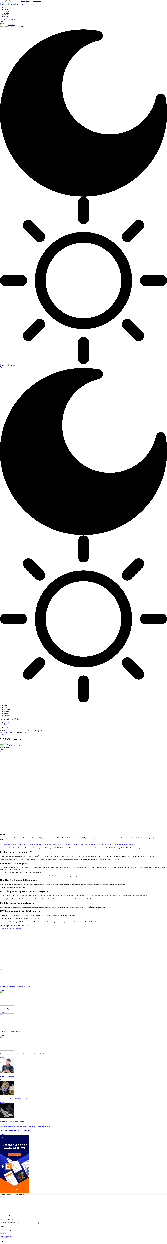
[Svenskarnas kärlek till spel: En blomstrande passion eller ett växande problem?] (7, 1050)
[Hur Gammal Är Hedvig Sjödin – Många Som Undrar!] (25, 1126)
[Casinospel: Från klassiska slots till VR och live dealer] (7, 1095)
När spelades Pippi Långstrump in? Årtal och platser (14, 1009)
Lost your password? (6, 1237)
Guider (2, 734)
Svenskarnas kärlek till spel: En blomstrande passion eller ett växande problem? (22, 1053)
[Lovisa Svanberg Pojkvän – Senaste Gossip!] (7, 1117)
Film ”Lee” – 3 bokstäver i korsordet (10, 1031)
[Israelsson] (11, 4)
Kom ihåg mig (6, 1230)
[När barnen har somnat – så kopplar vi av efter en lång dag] (7, 982)
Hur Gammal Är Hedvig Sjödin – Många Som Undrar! (15, 1130)
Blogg (2, 990)
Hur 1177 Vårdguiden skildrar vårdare (49, 844)
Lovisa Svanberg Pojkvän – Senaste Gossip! (12, 1121)
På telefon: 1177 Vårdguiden (28, 844)
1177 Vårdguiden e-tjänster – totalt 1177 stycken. (75, 844)
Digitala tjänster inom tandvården (100, 844)
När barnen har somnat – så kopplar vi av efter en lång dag (16, 986)
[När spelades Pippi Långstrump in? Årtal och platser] (7, 1005)
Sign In (18, 719)
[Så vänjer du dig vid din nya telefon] (7, 1072)
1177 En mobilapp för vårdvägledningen (123, 844)
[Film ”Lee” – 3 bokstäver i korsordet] (7, 1027)
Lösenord (3, 1226)
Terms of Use (37, 1)
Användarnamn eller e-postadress (10, 1222)
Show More (11, 25)
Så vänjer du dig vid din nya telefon (9, 1076)
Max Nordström (5, 747)
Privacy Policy (25, 1)
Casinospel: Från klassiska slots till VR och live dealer (14, 1098)
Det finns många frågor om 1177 (10, 844)
